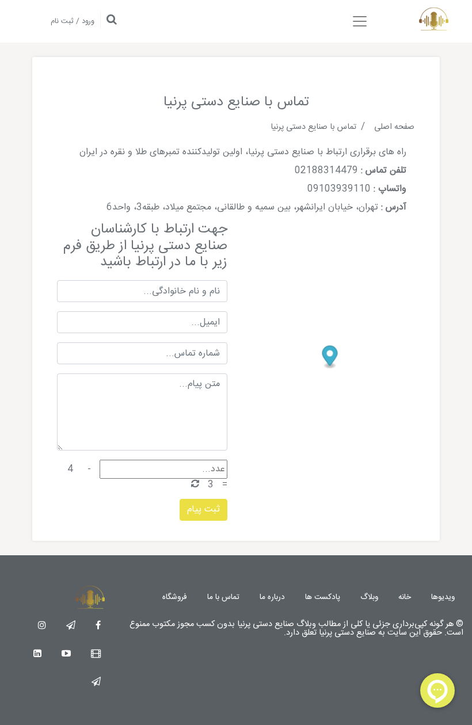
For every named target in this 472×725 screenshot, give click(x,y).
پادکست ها (322, 597)
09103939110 (339, 189)
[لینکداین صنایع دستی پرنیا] (37, 654)
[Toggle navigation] (359, 21)
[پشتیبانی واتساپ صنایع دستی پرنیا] (96, 682)
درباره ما (272, 597)
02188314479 (326, 170)
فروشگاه (174, 597)
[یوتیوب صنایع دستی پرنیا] (66, 654)
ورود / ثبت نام (72, 22)
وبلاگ (369, 597)
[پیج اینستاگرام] (42, 626)
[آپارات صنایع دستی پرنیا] (96, 654)
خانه (404, 597)
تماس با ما (223, 597)
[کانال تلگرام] (70, 626)
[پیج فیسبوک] (98, 626)
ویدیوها (443, 597)
